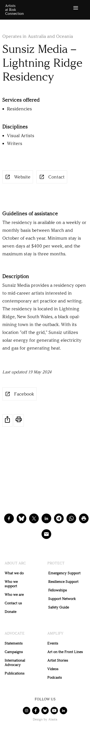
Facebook (24, 394)
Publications (14, 673)
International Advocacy (15, 662)
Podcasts (54, 677)
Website (22, 177)
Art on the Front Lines (65, 652)
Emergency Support (64, 573)
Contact (56, 177)
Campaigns (14, 652)
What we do (14, 573)
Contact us (13, 603)
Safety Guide (58, 607)
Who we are (14, 594)
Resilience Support (63, 581)
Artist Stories (57, 660)
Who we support (11, 583)
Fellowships (57, 590)
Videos (52, 669)
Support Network (62, 598)
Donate (10, 611)
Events (52, 643)
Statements (14, 643)
